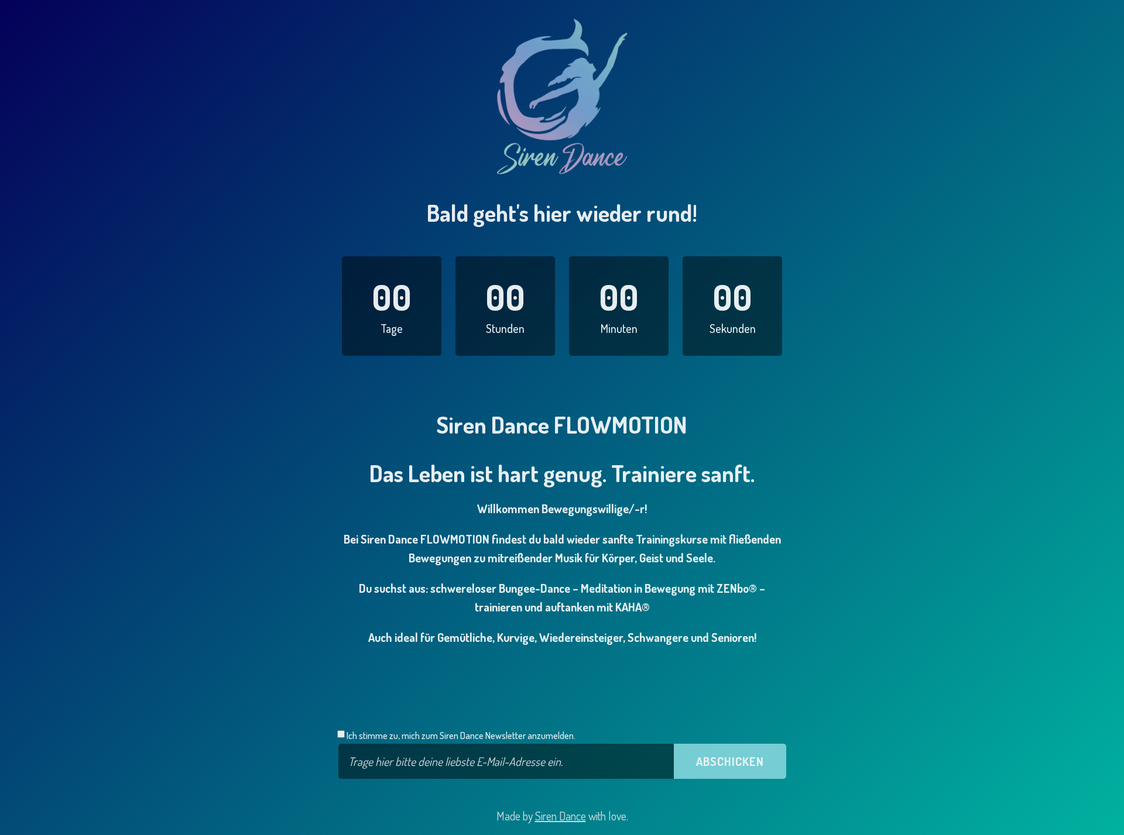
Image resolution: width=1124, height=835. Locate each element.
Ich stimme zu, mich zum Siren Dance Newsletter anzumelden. (460, 735)
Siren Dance (560, 815)
